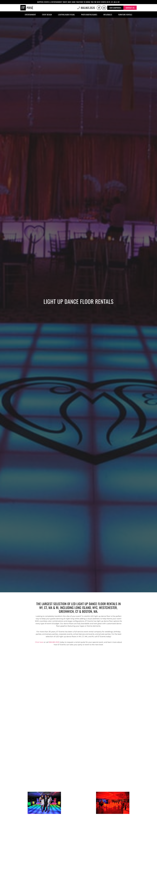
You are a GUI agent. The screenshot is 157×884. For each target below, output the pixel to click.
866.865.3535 (54, 642)
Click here (39, 642)
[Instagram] (104, 7)
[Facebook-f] (99, 7)
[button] (115, 8)
